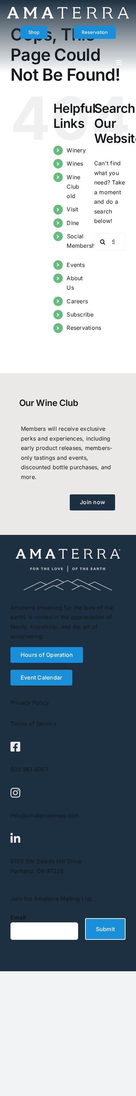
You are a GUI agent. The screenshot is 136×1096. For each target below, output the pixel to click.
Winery (76, 150)
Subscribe (80, 314)
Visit (72, 209)
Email (17, 917)
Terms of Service (33, 723)
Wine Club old (73, 186)
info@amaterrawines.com (44, 815)
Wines (75, 163)
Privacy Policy (29, 702)
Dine (73, 222)
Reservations (84, 327)
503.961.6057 (29, 769)
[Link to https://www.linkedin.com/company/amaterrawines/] (15, 838)
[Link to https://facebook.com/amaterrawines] (15, 746)
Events (75, 264)
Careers (77, 301)
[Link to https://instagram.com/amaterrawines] (15, 792)
